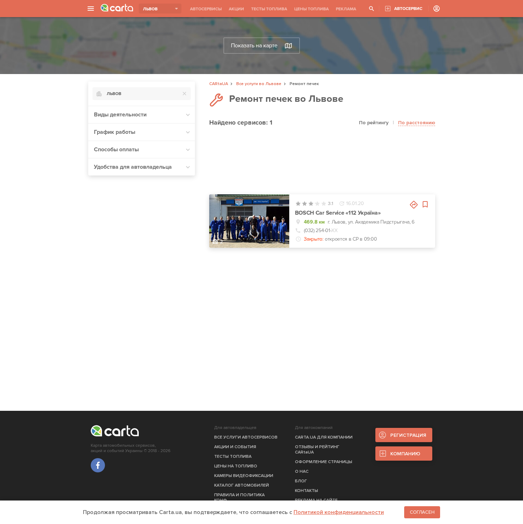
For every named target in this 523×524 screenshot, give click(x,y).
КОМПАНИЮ (405, 454)
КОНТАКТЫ (306, 490)
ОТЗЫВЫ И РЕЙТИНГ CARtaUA (317, 449)
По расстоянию (416, 123)
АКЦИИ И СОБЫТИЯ (235, 447)
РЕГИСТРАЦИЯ (408, 435)
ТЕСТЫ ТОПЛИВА (269, 9)
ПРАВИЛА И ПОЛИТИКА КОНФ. (239, 497)
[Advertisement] (141, 288)
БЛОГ (301, 481)
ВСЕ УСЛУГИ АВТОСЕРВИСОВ (246, 437)
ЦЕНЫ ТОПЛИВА (311, 9)
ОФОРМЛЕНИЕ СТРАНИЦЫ (323, 462)
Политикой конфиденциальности (339, 512)
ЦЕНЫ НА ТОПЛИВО (235, 466)
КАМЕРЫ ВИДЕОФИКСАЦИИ (243, 475)
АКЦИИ (236, 9)
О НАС (301, 471)
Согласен (422, 512)
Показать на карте (254, 45)
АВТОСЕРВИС (408, 8)
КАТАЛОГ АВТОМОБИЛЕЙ (241, 485)
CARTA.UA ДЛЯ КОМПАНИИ (324, 437)
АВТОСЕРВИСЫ (206, 9)
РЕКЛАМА (346, 9)
